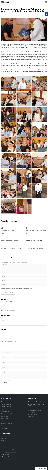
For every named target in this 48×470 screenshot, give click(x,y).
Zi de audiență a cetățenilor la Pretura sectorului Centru (34, 249)
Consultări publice (5, 421)
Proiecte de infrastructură (6, 423)
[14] (24, 144)
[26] (24, 206)
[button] (46, 14)
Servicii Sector (31, 416)
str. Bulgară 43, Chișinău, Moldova (12, 301)
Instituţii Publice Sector (33, 419)
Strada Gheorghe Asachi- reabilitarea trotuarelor (9, 241)
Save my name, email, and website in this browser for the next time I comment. (17, 288)
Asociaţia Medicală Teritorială (34, 410)
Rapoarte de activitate (6, 406)
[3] (39, 83)
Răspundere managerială (6, 413)
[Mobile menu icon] (46, 2)
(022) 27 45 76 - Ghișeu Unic (10, 303)
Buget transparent (5, 416)
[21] (39, 175)
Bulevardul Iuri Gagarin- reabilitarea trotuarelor (34, 241)
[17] (24, 160)
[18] (39, 160)
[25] (8, 206)
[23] (24, 190)
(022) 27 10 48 (8, 308)
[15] (39, 144)
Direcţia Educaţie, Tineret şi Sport (35, 401)
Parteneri (3, 425)
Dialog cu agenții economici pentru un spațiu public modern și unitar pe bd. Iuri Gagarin (10, 232)
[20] (24, 175)
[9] (39, 114)
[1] (8, 83)
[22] (8, 190)
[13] (8, 144)
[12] (39, 129)
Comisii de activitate (5, 401)
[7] (8, 114)
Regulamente (4, 409)
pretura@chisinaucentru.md (10, 310)
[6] (39, 98)
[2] (24, 83)
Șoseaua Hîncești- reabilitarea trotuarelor (11, 248)
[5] (24, 98)
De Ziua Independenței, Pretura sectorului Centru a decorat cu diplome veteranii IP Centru (36, 232)
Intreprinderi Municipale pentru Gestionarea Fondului (35, 413)
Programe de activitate (6, 404)
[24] (39, 190)
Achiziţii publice (4, 418)
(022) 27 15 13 (8, 306)
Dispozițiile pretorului (5, 411)
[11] (24, 129)
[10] (8, 129)
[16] (8, 160)
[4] (8, 98)
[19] (8, 175)
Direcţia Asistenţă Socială (33, 408)
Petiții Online (4, 428)
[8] (24, 114)
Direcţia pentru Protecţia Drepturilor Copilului (36, 405)
